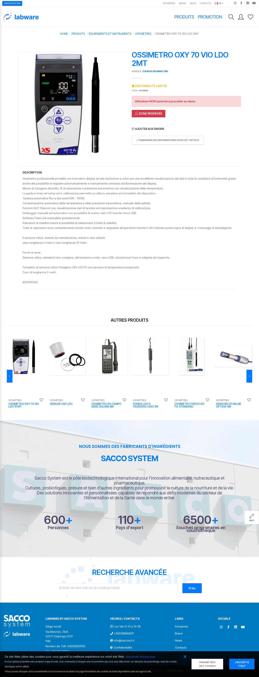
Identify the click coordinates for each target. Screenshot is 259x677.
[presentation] (10, 376)
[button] (185, 657)
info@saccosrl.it (124, 640)
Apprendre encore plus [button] (140, 656)
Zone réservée (150, 113)
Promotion (210, 16)
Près (192, 588)
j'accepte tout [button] (242, 664)
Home (64, 33)
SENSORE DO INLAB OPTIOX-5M (228, 405)
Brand (182, 3)
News (193, 3)
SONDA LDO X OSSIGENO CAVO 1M (145, 405)
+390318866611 (124, 633)
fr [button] (219, 3)
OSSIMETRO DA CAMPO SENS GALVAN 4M (106, 405)
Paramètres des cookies (207, 664)
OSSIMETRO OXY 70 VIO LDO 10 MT (23, 405)
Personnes (58, 527)
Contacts (205, 3)
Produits (184, 16)
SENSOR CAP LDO (61, 403)
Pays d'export (129, 527)
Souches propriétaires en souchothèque (200, 529)
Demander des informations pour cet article (169, 140)
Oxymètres (143, 33)
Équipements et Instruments (110, 33)
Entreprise (169, 3)
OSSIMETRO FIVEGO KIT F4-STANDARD (189, 405)
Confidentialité (123, 647)
